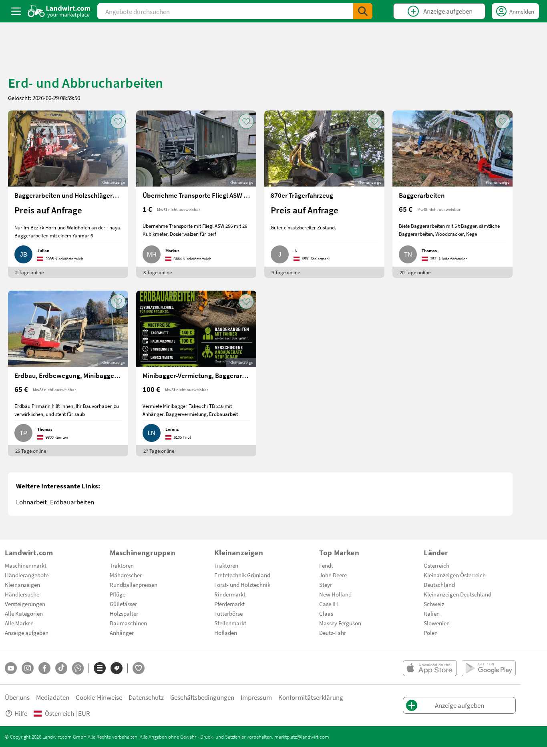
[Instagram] (28, 668)
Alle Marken (19, 623)
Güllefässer (123, 604)
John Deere (333, 575)
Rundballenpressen (133, 584)
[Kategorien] (100, 668)
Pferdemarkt (229, 604)
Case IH (328, 604)
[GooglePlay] (489, 668)
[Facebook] (44, 668)
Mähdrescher (126, 575)
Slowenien (437, 623)
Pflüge (117, 594)
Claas (326, 613)
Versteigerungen (25, 604)
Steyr (325, 584)
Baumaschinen (128, 623)
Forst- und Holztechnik (242, 584)
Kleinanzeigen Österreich (455, 575)
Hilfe (20, 713)
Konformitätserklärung (310, 697)
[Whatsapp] (77, 668)
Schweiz (434, 604)
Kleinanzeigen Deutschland (457, 594)
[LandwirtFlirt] (139, 668)
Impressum (256, 697)
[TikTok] (61, 668)
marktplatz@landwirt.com (301, 736)
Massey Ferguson (340, 623)
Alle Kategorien (24, 613)
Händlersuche (22, 594)
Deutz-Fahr (332, 633)
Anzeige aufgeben (26, 633)
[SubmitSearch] (362, 11)
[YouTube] (11, 668)
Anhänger (122, 633)
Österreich (436, 565)
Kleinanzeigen (22, 584)
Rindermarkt (229, 594)
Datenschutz (146, 697)
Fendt (326, 565)
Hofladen (225, 633)
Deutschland (439, 584)
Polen (431, 633)
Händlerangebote (26, 575)
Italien (432, 613)
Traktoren (122, 565)
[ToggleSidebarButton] (16, 11)
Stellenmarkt (230, 623)
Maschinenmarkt (25, 565)
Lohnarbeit (31, 501)
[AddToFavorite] (118, 121)
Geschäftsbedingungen (202, 697)
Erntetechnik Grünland (242, 575)
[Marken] (117, 668)
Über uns (17, 697)
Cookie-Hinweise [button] (99, 697)
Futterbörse (228, 613)
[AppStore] (430, 668)
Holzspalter (124, 613)
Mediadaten (52, 697)
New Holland (335, 594)
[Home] (59, 11)
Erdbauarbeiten (72, 501)
